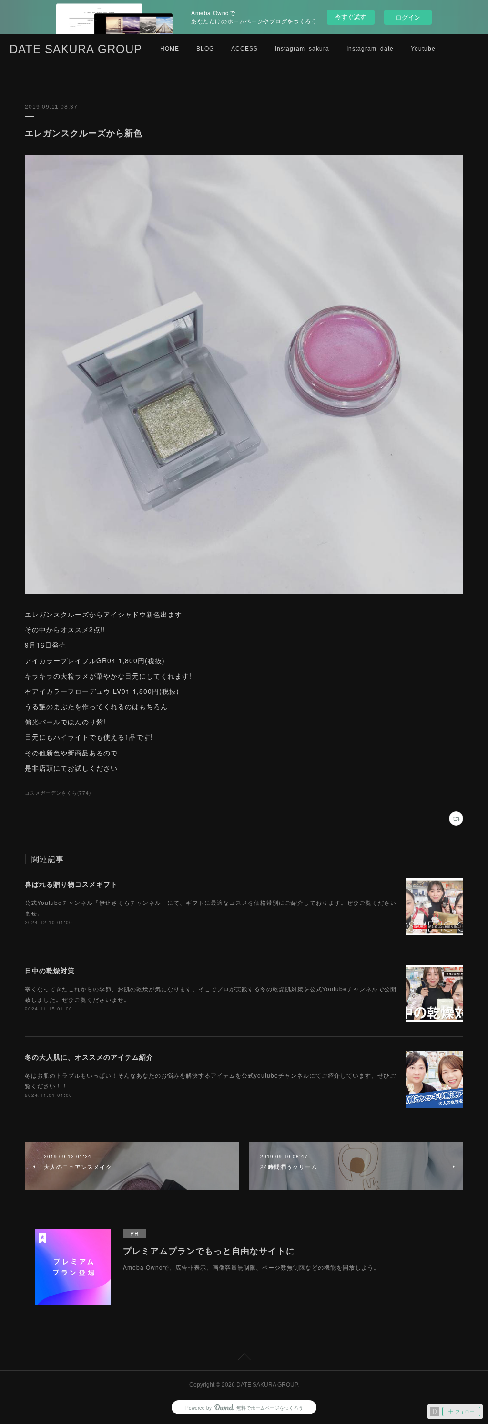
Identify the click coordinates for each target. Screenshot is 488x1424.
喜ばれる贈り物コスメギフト (71, 884)
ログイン (408, 16)
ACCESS (244, 48)
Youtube (423, 48)
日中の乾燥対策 (50, 970)
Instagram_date (370, 48)
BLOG (205, 48)
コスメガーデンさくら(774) (58, 792)
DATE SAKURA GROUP (76, 49)
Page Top (244, 1358)
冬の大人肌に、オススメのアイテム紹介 (89, 1057)
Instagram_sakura (302, 48)
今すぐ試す (350, 16)
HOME (169, 48)
